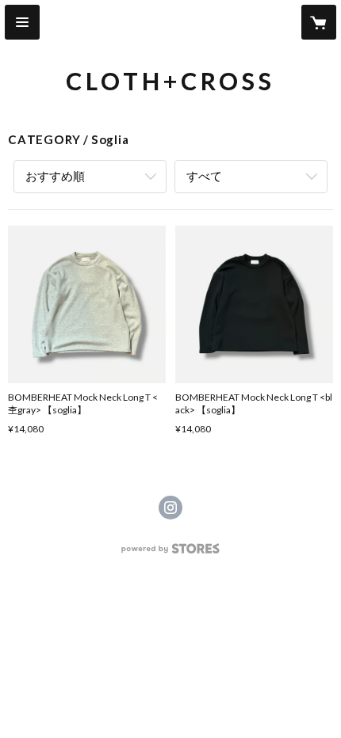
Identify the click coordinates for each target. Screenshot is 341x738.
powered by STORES (171, 553)
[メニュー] (22, 22)
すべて (204, 176)
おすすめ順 (55, 176)
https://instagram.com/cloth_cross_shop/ (170, 507)
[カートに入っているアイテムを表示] (318, 22)
